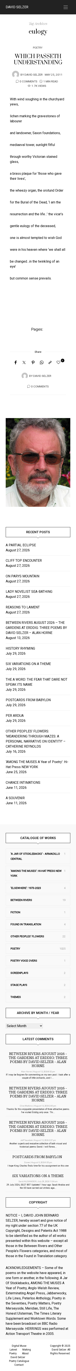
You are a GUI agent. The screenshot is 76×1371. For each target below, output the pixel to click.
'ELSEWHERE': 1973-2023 (26, 888)
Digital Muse (19, 1345)
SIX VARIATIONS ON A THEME (28, 664)
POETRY (37, 47)
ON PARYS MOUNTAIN (22, 576)
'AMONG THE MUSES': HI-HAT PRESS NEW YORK (36, 873)
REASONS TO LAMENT (23, 607)
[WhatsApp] (42, 363)
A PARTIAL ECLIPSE (21, 545)
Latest (13, 1349)
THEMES (16, 997)
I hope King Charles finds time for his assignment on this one (38, 1166)
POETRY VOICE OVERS (24, 960)
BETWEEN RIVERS (21, 900)
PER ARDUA (15, 716)
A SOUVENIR (15, 798)
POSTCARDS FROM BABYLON (29, 700)
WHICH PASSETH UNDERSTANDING (38, 59)
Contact (19, 1364)
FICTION (15, 912)
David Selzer (17, 7)
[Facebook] (15, 363)
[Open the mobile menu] (65, 7)
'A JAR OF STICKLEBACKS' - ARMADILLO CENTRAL (35, 856)
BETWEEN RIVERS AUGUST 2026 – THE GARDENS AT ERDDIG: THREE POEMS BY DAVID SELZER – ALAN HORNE (36, 628)
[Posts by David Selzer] (15, 74)
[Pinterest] (33, 363)
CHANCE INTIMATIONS (23, 783)
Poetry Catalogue (19, 1361)
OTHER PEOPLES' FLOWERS (27, 936)
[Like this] (59, 362)
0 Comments (28, 81)
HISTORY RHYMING (20, 648)
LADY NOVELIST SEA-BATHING (29, 592)
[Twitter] (24, 363)
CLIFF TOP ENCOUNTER (24, 561)
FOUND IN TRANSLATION (26, 924)
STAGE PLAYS (19, 985)
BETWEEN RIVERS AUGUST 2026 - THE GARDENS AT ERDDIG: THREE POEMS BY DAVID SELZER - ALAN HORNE (38, 1060)
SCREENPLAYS (19, 972)
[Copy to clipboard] (50, 363)
